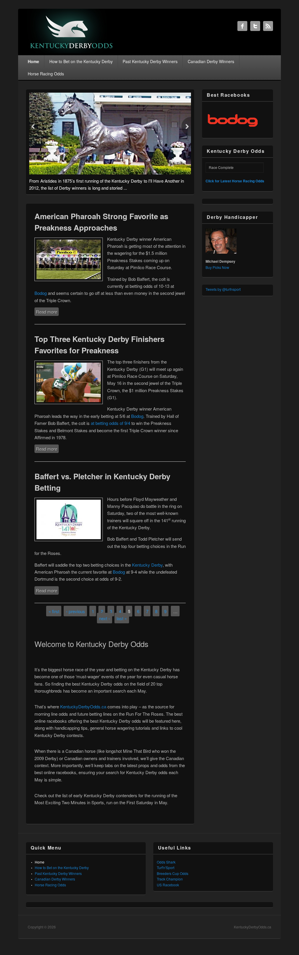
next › (104, 618)
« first (53, 611)
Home (33, 61)
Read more (47, 312)
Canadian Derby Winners (211, 61)
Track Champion (170, 878)
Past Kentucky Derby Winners (150, 61)
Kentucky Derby (147, 565)
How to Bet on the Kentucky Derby (81, 61)
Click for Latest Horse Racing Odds (235, 181)
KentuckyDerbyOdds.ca (83, 706)
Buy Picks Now (217, 267)
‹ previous (75, 611)
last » (122, 618)
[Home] (71, 52)
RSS (268, 26)
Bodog (40, 293)
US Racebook (168, 884)
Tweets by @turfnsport (223, 289)
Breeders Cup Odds (172, 873)
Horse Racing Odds (46, 74)
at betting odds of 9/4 (110, 423)
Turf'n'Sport (165, 867)
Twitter (255, 26)
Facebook (242, 26)
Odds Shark (166, 861)
